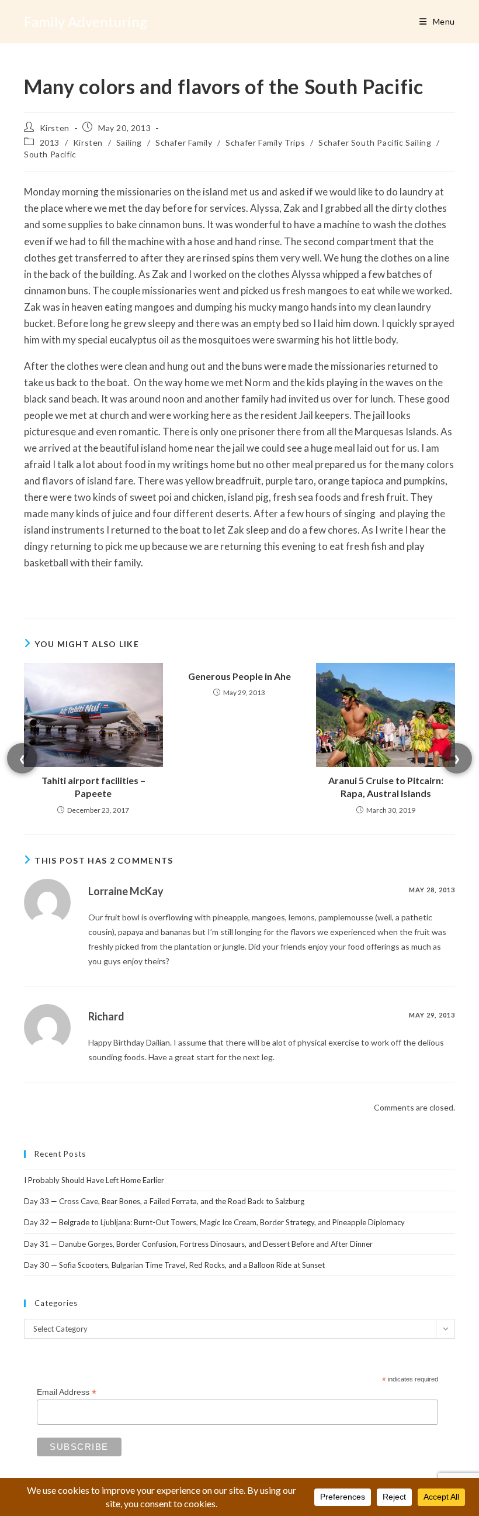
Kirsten (55, 128)
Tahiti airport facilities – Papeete (93, 787)
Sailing (129, 142)
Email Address (66, 1392)
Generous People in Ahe (239, 676)
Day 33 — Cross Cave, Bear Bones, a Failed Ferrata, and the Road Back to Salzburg (164, 1201)
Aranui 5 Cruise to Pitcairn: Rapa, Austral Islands (385, 787)
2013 (50, 142)
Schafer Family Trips (265, 142)
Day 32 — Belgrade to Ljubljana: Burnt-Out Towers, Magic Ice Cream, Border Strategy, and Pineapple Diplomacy (214, 1222)
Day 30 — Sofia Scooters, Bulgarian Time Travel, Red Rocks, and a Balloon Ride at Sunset (174, 1265)
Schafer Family (183, 142)
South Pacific (50, 154)
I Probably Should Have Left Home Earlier (94, 1180)
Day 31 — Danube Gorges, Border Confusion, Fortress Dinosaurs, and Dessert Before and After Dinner (198, 1244)
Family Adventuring (85, 21)
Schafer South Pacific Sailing (374, 142)
